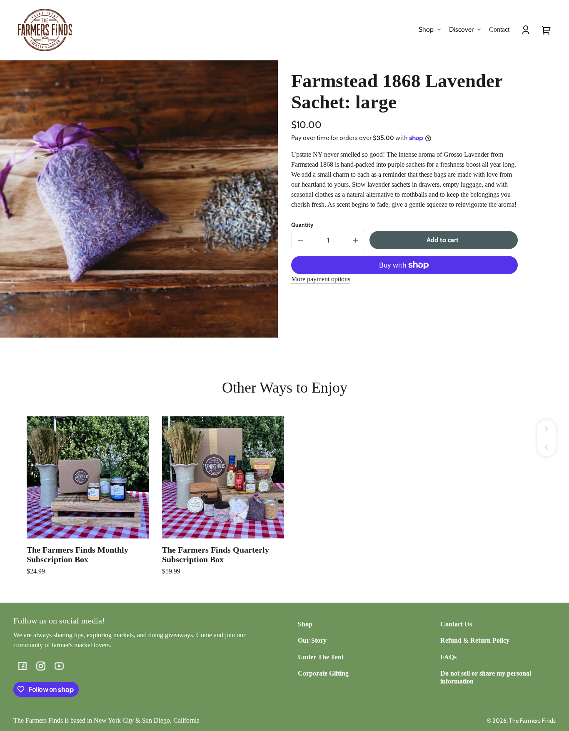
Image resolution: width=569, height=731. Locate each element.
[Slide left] (546, 447)
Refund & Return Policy (474, 640)
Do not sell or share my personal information (485, 677)
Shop (305, 624)
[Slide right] (546, 429)
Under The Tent (321, 657)
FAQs (448, 657)
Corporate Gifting (323, 673)
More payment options (320, 279)
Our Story (312, 640)
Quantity (302, 224)
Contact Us (456, 624)
